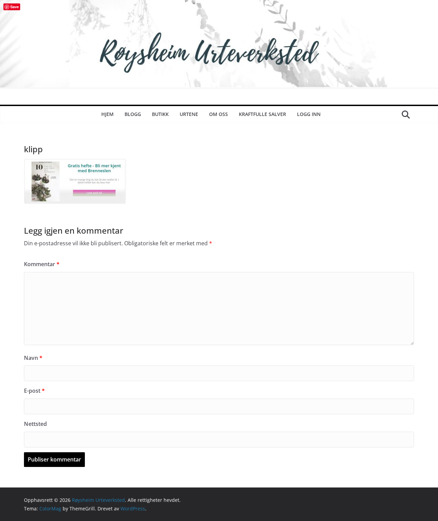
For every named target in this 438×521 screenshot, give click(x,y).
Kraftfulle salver (262, 114)
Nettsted (35, 424)
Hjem (107, 114)
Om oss (218, 114)
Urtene (189, 114)
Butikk (160, 114)
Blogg (133, 114)
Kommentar (42, 264)
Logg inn (309, 114)
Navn (33, 358)
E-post (34, 390)
